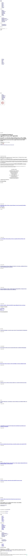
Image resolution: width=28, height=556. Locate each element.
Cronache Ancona (4, 25)
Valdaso (3, 98)
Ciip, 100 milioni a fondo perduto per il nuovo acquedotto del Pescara (12, 238)
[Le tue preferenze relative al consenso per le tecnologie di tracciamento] (26, 554)
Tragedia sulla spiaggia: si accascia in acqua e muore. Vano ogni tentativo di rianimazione (13, 330)
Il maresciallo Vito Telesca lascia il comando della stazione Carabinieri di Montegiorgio (13, 347)
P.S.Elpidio (3, 95)
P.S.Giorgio (3, 96)
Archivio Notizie (2, 308)
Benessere (3, 5)
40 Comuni (3, 63)
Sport (1, 309)
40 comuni (3, 520)
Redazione (3, 532)
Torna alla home (2, 310)
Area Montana (3, 13)
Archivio (3, 7)
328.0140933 (8, 509)
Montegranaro (3, 12)
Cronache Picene (4, 24)
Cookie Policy (3, 21)
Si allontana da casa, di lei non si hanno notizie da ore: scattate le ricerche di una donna (13, 382)
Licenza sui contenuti (4, 18)
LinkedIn (3, 545)
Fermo (2, 94)
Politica (2, 4)
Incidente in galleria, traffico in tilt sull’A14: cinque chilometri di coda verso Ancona (12, 305)
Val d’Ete (3, 15)
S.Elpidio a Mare (4, 11)
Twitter (2, 544)
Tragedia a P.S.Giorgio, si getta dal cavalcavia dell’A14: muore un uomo (11, 480)
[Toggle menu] (1, 30)
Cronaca (3, 2)
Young (2, 61)
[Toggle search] (1, 93)
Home (1, 0)
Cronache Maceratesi (4, 540)
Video (2, 6)
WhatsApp (7, 511)
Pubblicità (3, 534)
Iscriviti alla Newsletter (4, 20)
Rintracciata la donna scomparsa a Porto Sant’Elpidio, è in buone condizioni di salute (13, 363)
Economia (3, 3)
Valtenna (3, 14)
